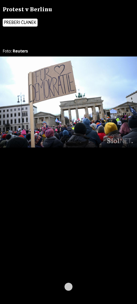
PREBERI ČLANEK (20, 23)
